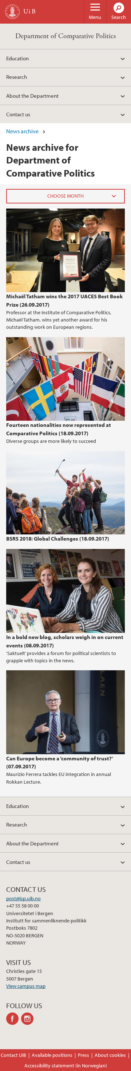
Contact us (18, 114)
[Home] (12, 11)
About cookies (110, 1055)
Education (17, 58)
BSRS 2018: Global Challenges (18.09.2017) (57, 538)
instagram (28, 1019)
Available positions (52, 1055)
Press (83, 1055)
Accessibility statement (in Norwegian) (65, 1065)
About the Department (32, 95)
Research (16, 76)
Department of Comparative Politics (65, 36)
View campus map (25, 986)
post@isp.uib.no (23, 898)
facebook (13, 1019)
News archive (22, 131)
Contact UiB (13, 1055)
